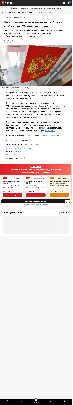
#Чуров (29, 148)
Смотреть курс (12, 195)
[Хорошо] (26, 144)
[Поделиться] (14, 43)
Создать (36, 402)
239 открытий (10, 155)
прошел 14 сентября (50, 135)
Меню (50, 403)
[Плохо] (37, 144)
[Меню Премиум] (15, 3)
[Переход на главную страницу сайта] (7, 3)
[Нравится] (7, 43)
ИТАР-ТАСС (50, 131)
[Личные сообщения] (63, 3)
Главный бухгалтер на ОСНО (34, 182)
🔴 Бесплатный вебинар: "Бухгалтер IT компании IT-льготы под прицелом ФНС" (36, 8)
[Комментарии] (4, 43)
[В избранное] (11, 43)
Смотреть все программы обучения (35, 201)
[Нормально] (31, 144)
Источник (9, 151)
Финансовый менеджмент (59, 181)
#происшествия (20, 148)
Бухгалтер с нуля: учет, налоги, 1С (11, 182)
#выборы (9, 148)
